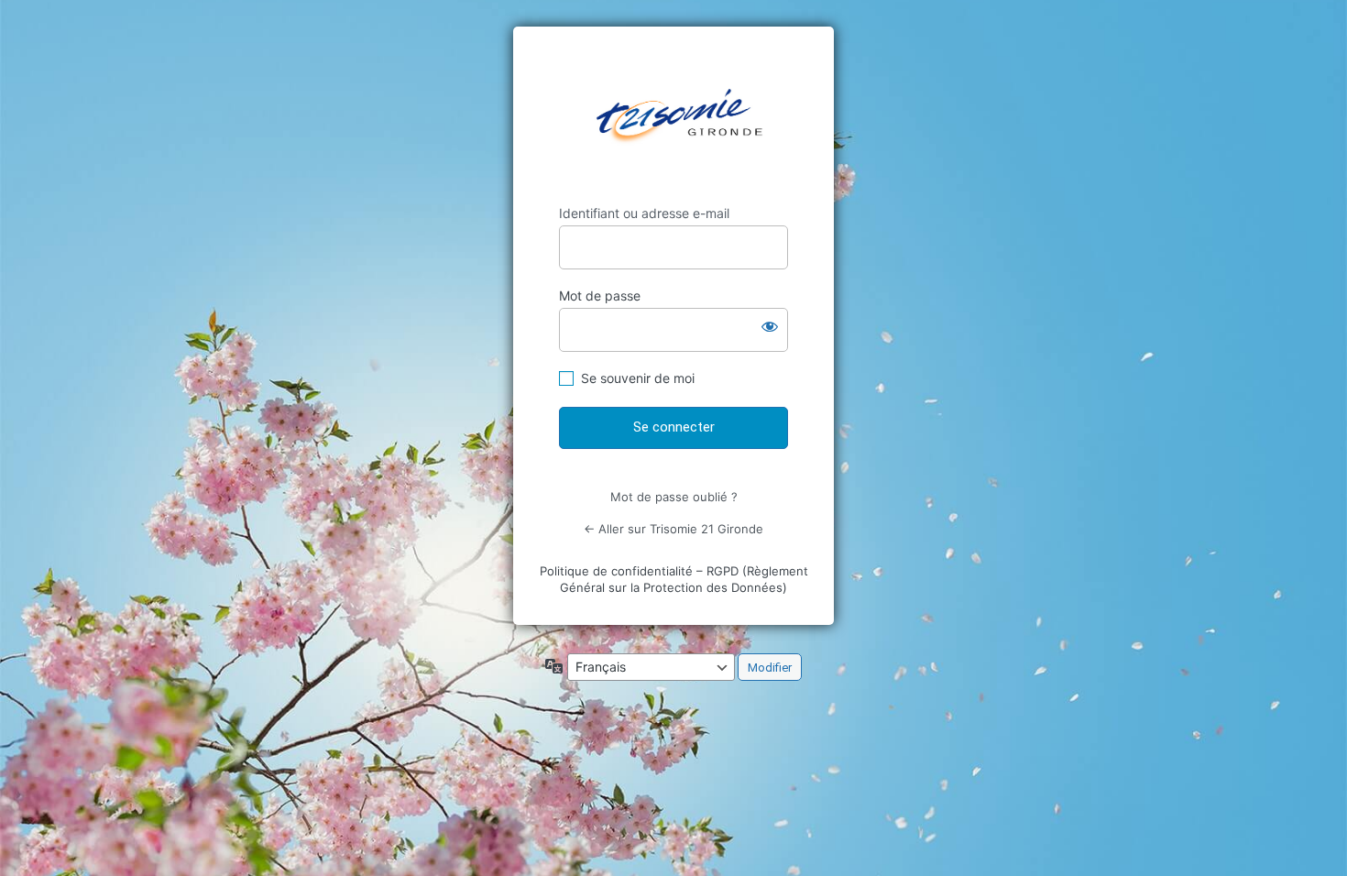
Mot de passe (600, 295)
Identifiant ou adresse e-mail (644, 213)
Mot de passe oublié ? (674, 496)
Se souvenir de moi (638, 378)
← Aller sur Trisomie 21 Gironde (673, 528)
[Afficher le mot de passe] (769, 326)
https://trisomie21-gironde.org (679, 115)
